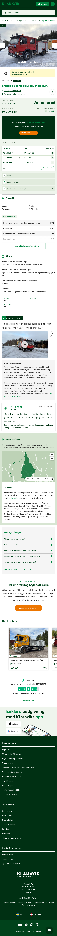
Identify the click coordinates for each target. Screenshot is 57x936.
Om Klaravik (7, 811)
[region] (28, 466)
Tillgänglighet (7, 820)
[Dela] (52, 92)
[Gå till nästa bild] (52, 641)
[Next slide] (54, 45)
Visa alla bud (47, 168)
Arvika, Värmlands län (12, 91)
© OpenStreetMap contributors (38, 479)
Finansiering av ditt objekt (12, 776)
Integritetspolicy (9, 825)
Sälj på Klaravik (26, 133)
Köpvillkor (6, 750)
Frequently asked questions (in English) (18, 767)
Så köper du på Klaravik (11, 754)
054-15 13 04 (33, 898)
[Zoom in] (52, 454)
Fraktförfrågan (8, 781)
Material (38, 931)
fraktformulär (12, 498)
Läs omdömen (28, 700)
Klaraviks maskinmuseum (12, 838)
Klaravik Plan (7, 815)
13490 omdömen (37, 693)
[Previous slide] (2, 45)
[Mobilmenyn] (53, 4)
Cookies (5, 829)
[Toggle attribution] (52, 478)
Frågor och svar (8, 763)
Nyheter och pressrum (11, 864)
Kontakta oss (7, 854)
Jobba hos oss (7, 859)
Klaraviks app (7, 785)
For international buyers (12, 772)
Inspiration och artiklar (11, 790)
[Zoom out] (52, 458)
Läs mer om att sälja (27, 608)
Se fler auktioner (19, 74)
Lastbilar (34, 21)
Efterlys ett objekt (9, 794)
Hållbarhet (6, 833)
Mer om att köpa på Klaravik (16, 569)
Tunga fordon (23, 21)
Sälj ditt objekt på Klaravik (12, 759)
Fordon (11, 21)
